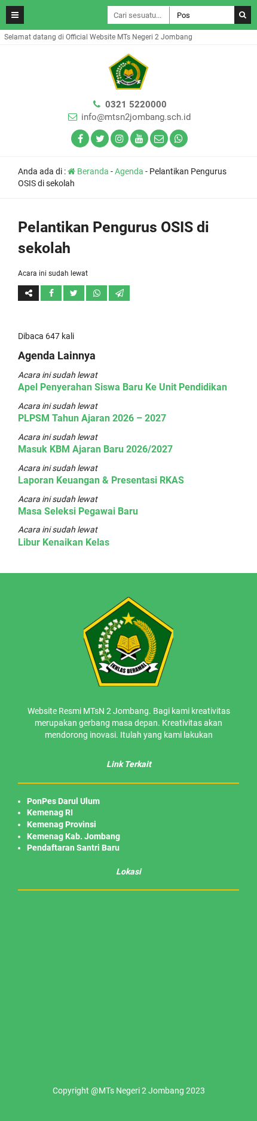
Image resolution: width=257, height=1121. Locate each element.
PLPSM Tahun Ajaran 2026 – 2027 (92, 418)
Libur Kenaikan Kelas (63, 542)
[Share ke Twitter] (74, 293)
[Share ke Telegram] (119, 293)
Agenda (129, 171)
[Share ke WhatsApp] (96, 293)
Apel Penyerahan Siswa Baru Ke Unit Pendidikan (122, 387)
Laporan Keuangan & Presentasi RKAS (101, 480)
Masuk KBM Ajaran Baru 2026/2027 (95, 449)
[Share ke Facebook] (52, 293)
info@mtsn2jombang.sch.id (136, 117)
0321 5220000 (136, 104)
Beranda (92, 171)
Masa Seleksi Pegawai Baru (78, 511)
